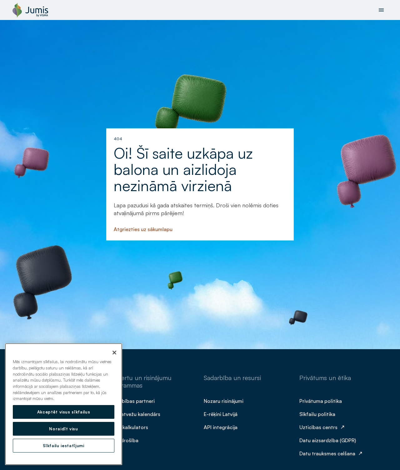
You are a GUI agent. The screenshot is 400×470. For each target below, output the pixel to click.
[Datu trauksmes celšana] (331, 453)
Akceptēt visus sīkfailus (63, 411)
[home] (30, 9)
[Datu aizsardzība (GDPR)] (328, 440)
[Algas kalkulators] (128, 427)
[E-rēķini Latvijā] (221, 414)
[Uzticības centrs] (322, 427)
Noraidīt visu (63, 428)
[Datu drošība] (124, 440)
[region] (63, 404)
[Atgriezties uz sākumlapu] (144, 229)
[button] (381, 10)
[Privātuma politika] (321, 401)
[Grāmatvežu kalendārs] (135, 414)
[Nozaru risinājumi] (224, 401)
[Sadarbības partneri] (132, 401)
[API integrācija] (221, 427)
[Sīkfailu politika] (318, 414)
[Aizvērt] (114, 352)
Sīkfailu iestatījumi (63, 445)
